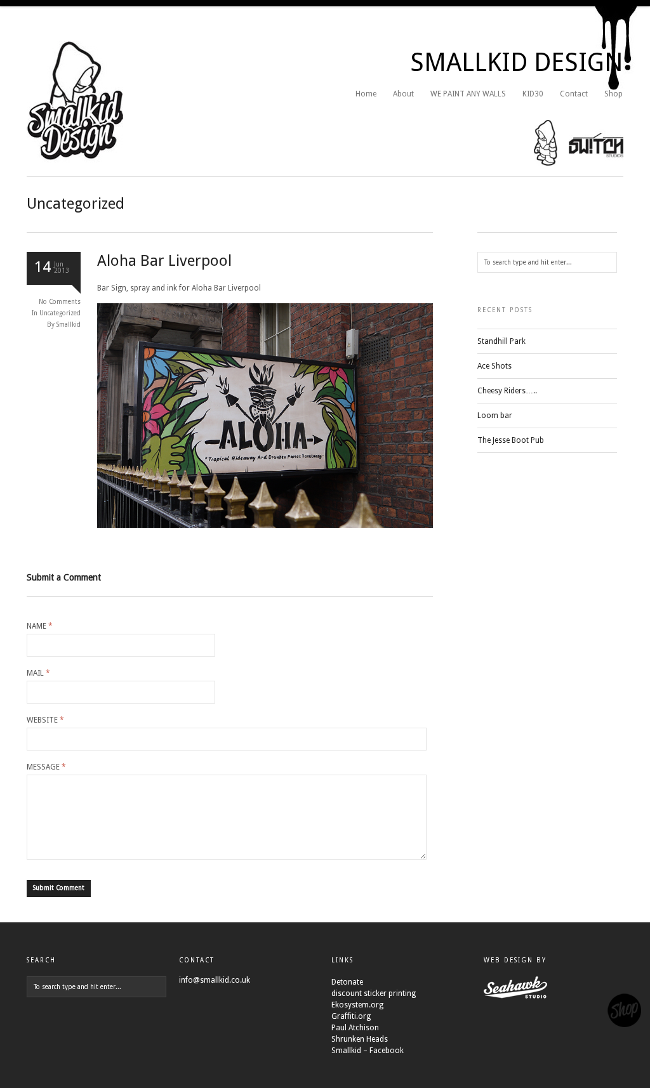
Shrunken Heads (359, 1039)
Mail (38, 673)
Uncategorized (60, 313)
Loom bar (494, 415)
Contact (574, 93)
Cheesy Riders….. (507, 390)
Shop (613, 93)
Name (40, 626)
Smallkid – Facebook (367, 1050)
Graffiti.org (351, 1016)
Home (365, 93)
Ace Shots (494, 366)
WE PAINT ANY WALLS (468, 93)
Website (45, 720)
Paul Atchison (355, 1027)
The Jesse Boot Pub (510, 440)
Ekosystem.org (357, 1004)
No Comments (60, 301)
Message (46, 767)
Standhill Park (501, 341)
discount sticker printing (373, 993)
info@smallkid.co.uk (214, 980)
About (403, 93)
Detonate (347, 982)
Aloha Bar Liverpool (164, 261)
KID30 (532, 93)
